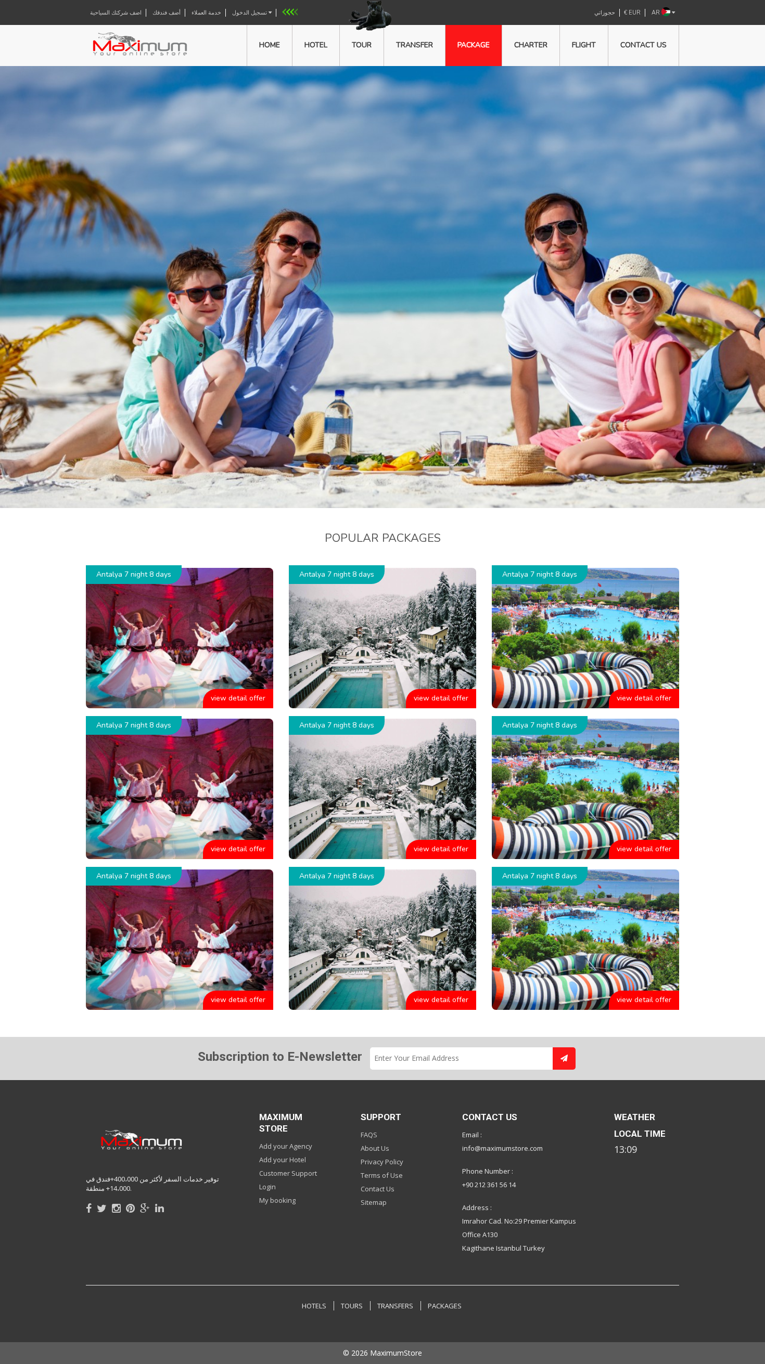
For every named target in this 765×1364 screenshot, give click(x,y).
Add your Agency (285, 1146)
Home (269, 45)
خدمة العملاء (206, 13)
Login (267, 1186)
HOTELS (314, 1305)
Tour (362, 45)
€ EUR (632, 13)
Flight (584, 45)
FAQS (369, 1134)
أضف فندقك (166, 13)
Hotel (315, 45)
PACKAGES (445, 1305)
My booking (277, 1200)
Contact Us (377, 1188)
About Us (375, 1148)
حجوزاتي (604, 13)
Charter (530, 45)
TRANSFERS (395, 1305)
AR (656, 13)
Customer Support (288, 1173)
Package (473, 45)
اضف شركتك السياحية (116, 13)
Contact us (643, 45)
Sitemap (374, 1202)
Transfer (414, 45)
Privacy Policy (382, 1161)
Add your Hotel (282, 1159)
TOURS (352, 1305)
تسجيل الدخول (250, 13)
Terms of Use (382, 1175)
